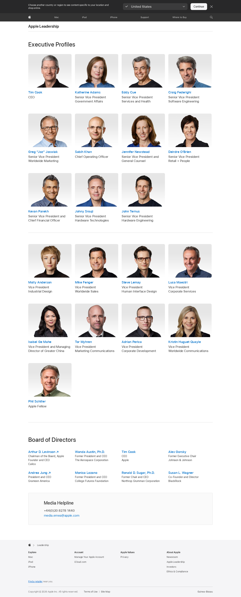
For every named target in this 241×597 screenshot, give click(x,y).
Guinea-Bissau (205, 591)
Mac (30, 557)
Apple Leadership (43, 26)
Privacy (124, 557)
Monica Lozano (86, 473)
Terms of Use (91, 591)
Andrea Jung (37, 473)
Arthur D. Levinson (41, 452)
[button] (155, 7)
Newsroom (172, 557)
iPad (30, 562)
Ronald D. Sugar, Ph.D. (138, 473)
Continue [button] (199, 6)
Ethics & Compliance (177, 571)
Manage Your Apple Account (89, 557)
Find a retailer (35, 581)
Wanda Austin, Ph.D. (90, 452)
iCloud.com (80, 562)
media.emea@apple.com (61, 515)
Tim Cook (129, 452)
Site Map (105, 591)
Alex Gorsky (177, 452)
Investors (171, 567)
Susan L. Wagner (181, 473)
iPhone (31, 567)
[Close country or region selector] (211, 6)
